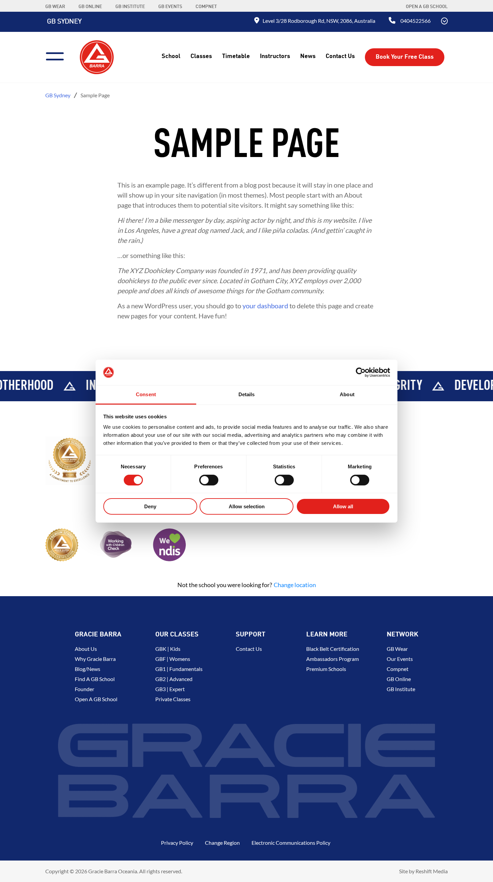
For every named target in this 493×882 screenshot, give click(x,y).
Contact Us (340, 56)
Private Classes (172, 699)
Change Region (222, 842)
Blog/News (87, 669)
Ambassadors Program (332, 659)
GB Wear (397, 648)
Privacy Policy (177, 842)
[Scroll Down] (444, 22)
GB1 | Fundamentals (179, 669)
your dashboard (265, 306)
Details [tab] (246, 394)
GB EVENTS (170, 6)
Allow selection (247, 506)
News (308, 56)
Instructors (275, 56)
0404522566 (415, 20)
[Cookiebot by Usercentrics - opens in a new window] (360, 372)
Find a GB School (95, 679)
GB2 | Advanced (174, 679)
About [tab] (347, 394)
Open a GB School (427, 6)
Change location (295, 584)
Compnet (397, 669)
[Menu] (57, 55)
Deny (150, 506)
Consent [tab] (146, 394)
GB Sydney (64, 21)
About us (86, 648)
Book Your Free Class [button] (405, 57)
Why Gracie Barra (95, 659)
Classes (201, 56)
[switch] (208, 480)
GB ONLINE (90, 6)
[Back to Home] (97, 56)
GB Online (399, 679)
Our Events (400, 659)
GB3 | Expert (170, 689)
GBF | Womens (172, 659)
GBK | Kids (167, 648)
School (171, 56)
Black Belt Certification (332, 648)
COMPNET (206, 6)
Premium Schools (326, 669)
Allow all (343, 506)
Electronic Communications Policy (291, 842)
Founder (84, 689)
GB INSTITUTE (130, 6)
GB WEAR (55, 6)
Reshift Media (432, 871)
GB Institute (401, 689)
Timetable (236, 56)
